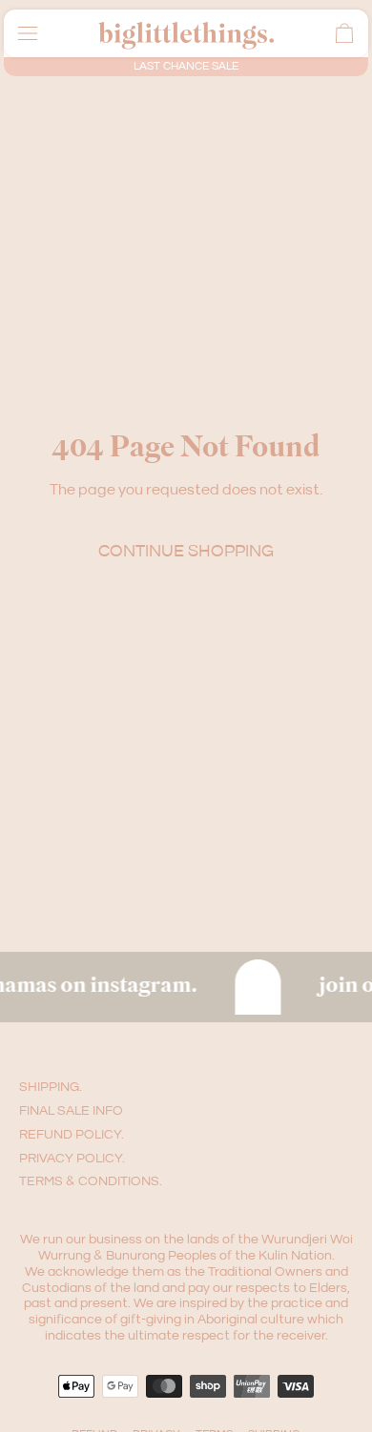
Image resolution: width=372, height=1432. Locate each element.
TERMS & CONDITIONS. (90, 1181)
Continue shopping (186, 551)
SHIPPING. (50, 1087)
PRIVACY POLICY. (72, 1158)
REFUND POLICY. (71, 1134)
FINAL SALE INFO (71, 1111)
